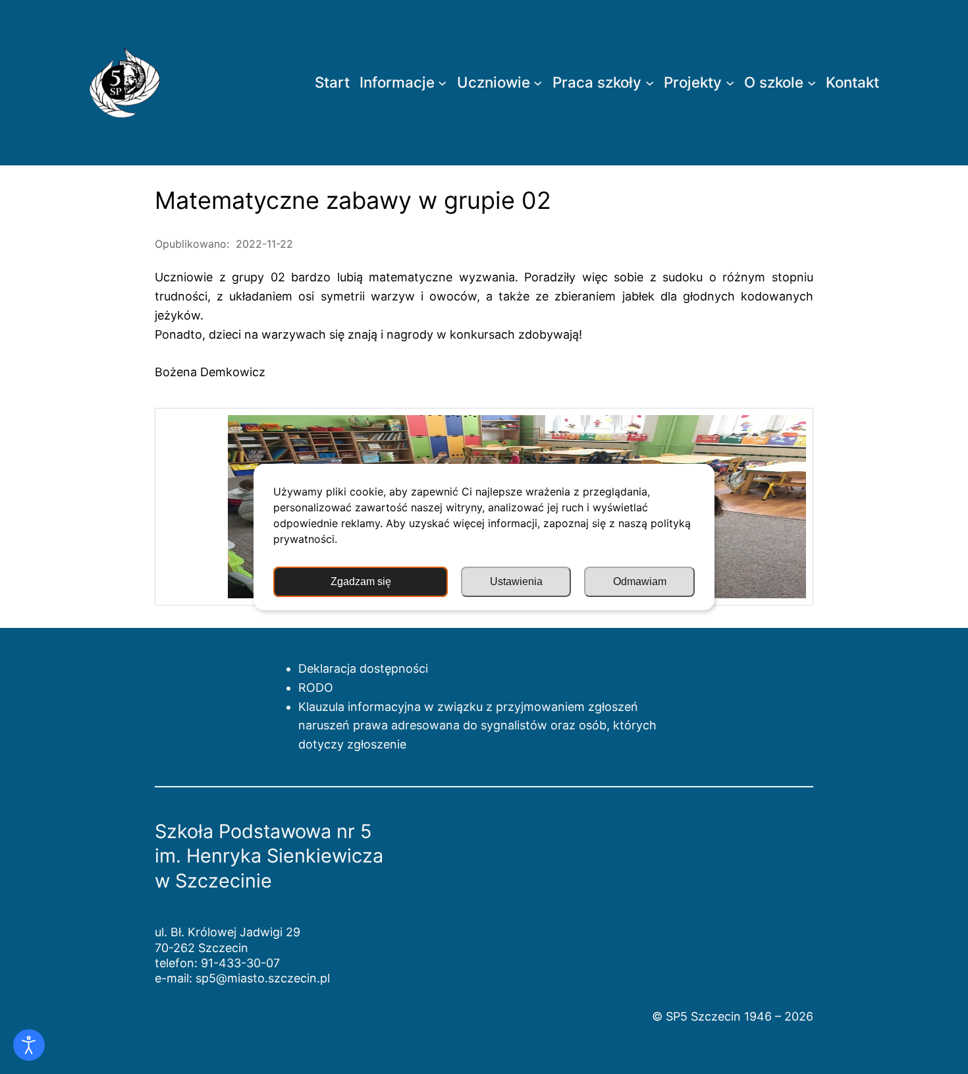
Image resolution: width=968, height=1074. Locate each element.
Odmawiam (639, 581)
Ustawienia (516, 581)
